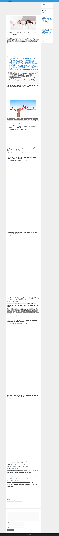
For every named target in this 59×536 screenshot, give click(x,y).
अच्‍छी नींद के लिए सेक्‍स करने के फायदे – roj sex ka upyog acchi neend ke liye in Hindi (21, 62)
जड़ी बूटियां (35, 1)
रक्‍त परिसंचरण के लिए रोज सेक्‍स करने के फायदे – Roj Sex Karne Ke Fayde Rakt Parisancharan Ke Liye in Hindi (22, 82)
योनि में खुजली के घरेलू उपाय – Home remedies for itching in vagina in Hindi (47, 30)
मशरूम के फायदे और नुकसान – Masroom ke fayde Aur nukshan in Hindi (46, 27)
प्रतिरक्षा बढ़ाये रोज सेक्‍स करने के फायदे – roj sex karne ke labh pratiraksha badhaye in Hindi (21, 79)
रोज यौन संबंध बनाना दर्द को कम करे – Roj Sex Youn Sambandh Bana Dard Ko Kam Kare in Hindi (23, 66)
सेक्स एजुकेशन (9, 504)
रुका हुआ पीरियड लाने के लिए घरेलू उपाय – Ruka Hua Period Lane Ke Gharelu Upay (47, 20)
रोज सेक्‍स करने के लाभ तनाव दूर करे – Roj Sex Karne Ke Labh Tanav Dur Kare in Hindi (21, 60)
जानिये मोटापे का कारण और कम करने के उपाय (16, 317)
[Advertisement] (23, 8)
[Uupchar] (10, 1)
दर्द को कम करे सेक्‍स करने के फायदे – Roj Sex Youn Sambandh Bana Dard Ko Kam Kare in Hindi (21, 80)
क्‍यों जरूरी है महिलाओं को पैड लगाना (15, 497)
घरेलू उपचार (22, 1)
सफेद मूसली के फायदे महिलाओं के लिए (15, 123)
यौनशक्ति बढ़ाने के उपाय (14, 56)
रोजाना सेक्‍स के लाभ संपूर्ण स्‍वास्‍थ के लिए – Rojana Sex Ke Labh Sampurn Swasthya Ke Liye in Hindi (23, 69)
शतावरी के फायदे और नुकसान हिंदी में (15, 154)
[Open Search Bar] (50, 1)
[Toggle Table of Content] (37, 72)
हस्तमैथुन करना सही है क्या (14, 468)
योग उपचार (27, 1)
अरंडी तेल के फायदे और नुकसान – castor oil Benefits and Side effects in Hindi (46, 23)
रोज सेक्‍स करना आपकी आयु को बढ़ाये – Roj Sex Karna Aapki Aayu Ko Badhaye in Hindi (21, 61)
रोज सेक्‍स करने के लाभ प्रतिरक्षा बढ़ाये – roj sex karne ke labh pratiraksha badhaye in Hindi (22, 65)
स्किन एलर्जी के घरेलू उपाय (14, 230)
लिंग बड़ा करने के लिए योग (14, 301)
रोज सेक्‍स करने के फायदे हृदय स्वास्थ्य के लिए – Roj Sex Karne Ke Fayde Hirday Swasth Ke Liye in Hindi (22, 73)
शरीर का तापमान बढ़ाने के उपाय (15, 480)
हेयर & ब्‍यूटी (31, 1)
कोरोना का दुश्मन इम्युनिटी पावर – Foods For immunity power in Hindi (46, 40)
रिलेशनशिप (46, 1)
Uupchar (43, 4)
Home (19, 1)
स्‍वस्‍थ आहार (42, 1)
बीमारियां (38, 1)
